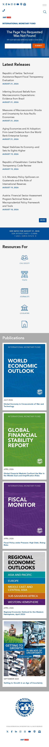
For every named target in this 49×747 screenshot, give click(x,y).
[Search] (44, 11)
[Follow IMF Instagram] (12, 4)
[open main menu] (44, 5)
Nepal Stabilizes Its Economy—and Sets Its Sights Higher (20, 149)
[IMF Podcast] (21, 4)
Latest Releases (16, 64)
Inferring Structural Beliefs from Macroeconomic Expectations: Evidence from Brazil (19, 95)
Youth (24, 280)
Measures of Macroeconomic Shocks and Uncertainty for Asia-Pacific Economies (22, 113)
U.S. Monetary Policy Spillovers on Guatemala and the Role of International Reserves (20, 180)
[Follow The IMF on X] (3, 4)
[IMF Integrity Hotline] (3, 10)
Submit (38, 45)
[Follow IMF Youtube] (18, 4)
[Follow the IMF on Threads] (15, 4)
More (42, 220)
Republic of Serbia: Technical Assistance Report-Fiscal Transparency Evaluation (22, 76)
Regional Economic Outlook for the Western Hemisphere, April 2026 (24, 613)
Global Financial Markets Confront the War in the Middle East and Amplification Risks (24, 474)
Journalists (24, 296)
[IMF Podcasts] (34, 731)
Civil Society (25, 263)
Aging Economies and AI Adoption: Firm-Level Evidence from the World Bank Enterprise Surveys (21, 132)
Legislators (24, 313)
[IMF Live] (6, 17)
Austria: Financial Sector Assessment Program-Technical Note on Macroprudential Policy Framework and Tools (22, 201)
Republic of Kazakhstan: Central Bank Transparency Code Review (22, 164)
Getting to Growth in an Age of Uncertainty (23, 683)
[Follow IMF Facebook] (6, 4)
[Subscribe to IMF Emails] (24, 4)
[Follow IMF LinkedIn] (9, 4)
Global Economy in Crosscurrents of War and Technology (24, 405)
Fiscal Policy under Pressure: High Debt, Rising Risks (24, 544)
